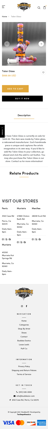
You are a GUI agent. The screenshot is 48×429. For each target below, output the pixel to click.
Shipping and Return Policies (24, 370)
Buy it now (22, 98)
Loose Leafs (24, 344)
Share (2, 132)
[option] (24, 44)
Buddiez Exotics (24, 340)
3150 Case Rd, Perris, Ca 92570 (25, 400)
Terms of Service (24, 374)
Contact (24, 336)
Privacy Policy (24, 366)
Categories (24, 324)
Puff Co (24, 348)
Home (4, 16)
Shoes (24, 332)
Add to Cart (15, 88)
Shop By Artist (24, 328)
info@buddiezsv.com (26, 396)
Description (24, 115)
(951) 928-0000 (25, 392)
